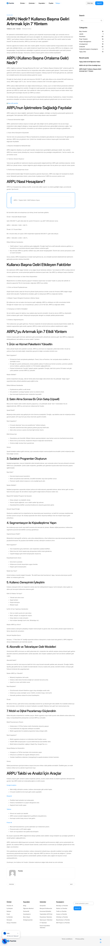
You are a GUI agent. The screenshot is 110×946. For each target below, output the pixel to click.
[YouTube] (93, 939)
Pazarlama (10, 15)
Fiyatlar (51, 3)
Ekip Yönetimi (83, 31)
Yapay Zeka (82, 51)
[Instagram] (100, 942)
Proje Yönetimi (83, 39)
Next (71, 884)
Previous (11, 884)
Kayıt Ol (99, 3)
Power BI (9, 822)
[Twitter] (97, 939)
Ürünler (22, 3)
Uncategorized (83, 44)
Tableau (9, 809)
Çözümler (32, 3)
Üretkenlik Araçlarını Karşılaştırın (88, 49)
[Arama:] (91, 20)
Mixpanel (9, 796)
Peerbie (18, 28)
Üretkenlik (82, 46)
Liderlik (81, 34)
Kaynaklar (42, 3)
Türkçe (57, 3)
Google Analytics (11, 785)
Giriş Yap (90, 3)
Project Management (85, 41)
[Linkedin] (100, 939)
